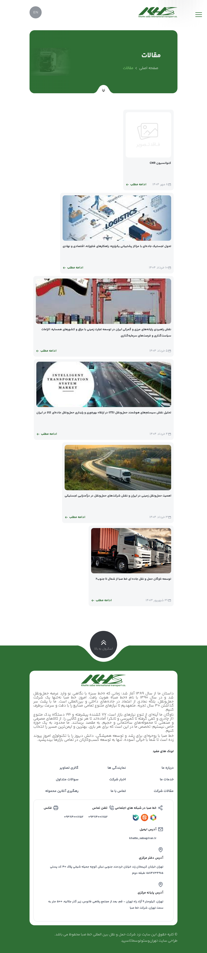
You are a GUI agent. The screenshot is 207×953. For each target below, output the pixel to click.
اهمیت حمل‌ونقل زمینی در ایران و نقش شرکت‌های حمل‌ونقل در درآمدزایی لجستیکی (118, 496)
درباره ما (168, 768)
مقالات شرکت (164, 791)
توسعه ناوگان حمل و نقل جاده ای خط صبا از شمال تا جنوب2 (133, 579)
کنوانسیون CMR (160, 163)
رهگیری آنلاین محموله (62, 791)
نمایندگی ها (117, 768)
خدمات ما (167, 779)
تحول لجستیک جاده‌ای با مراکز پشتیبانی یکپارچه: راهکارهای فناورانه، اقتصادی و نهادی (117, 246)
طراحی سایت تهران (163, 941)
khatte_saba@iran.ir (143, 838)
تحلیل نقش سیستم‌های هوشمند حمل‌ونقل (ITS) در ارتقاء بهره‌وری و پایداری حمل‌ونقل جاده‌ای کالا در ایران (103, 412)
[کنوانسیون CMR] (148, 135)
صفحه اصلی (148, 68)
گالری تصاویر (69, 768)
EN (35, 12)
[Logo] (157, 12)
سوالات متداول (67, 779)
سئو (144, 941)
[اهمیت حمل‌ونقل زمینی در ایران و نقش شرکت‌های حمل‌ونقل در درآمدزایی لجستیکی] (118, 467)
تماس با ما (118, 791)
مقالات (128, 68)
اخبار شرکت (117, 779)
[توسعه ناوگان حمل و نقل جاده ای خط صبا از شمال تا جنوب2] (131, 550)
